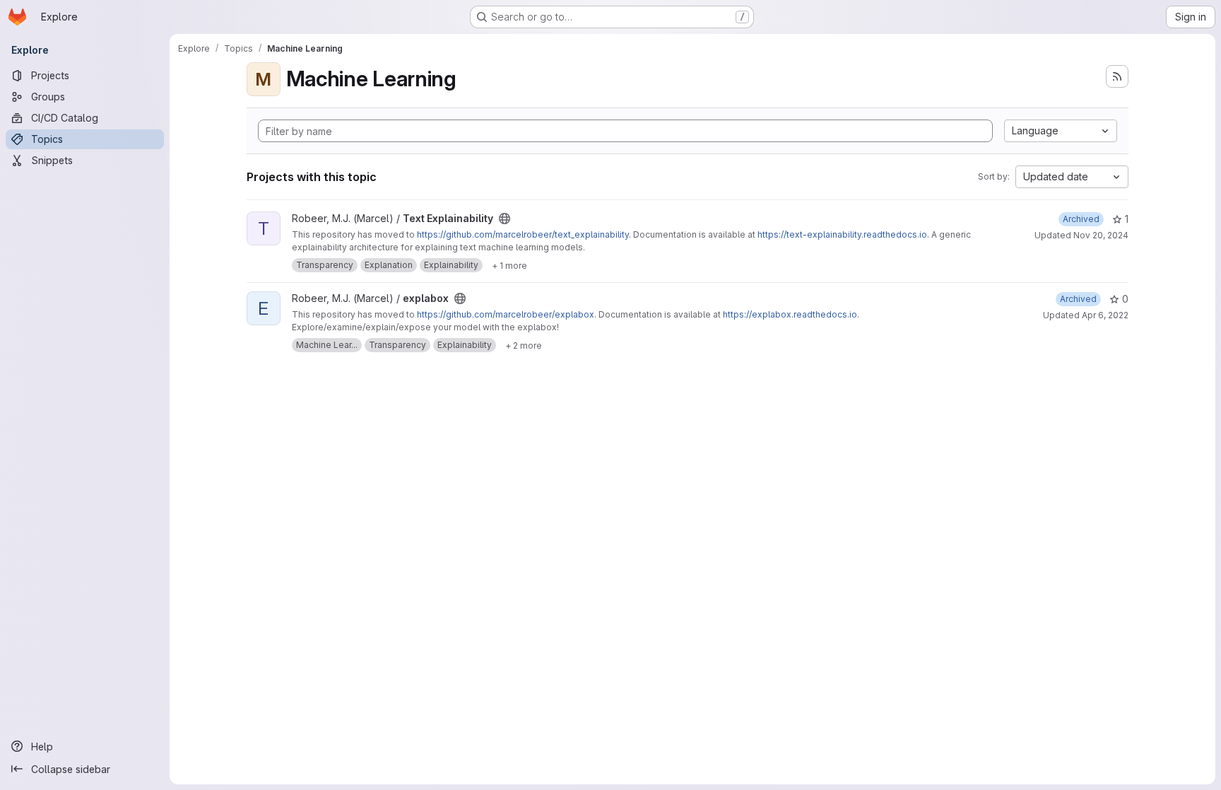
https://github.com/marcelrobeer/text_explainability (523, 234)
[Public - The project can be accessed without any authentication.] (504, 218)
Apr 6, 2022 (1105, 315)
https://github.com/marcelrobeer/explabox (505, 314)
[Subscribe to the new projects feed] (1117, 76)
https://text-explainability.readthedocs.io (842, 234)
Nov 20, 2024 (1100, 235)
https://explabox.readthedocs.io (790, 314)
